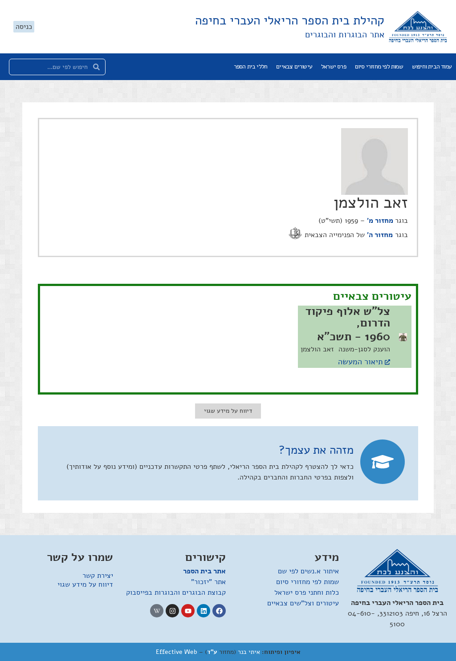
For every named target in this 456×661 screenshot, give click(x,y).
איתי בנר (249, 652)
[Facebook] (219, 610)
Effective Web (176, 652)
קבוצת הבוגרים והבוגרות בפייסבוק (176, 592)
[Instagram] (172, 610)
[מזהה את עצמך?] (382, 461)
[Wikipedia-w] (156, 610)
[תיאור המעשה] (387, 362)
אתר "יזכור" (208, 582)
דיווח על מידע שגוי (85, 584)
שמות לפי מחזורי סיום (379, 66)
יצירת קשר (97, 575)
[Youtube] (188, 610)
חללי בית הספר (251, 66)
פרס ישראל (333, 66)
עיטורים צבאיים (294, 66)
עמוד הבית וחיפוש (432, 66)
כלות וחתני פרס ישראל (306, 592)
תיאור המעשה (360, 361)
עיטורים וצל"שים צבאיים (303, 603)
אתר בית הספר (204, 571)
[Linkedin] (203, 610)
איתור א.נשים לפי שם (308, 571)
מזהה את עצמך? (316, 450)
